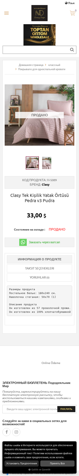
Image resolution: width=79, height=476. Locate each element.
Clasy (45, 184)
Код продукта (34, 180)
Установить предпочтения (21, 463)
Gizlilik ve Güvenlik (40, 469)
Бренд (35, 184)
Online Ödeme (51, 363)
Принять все (57, 463)
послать (66, 409)
